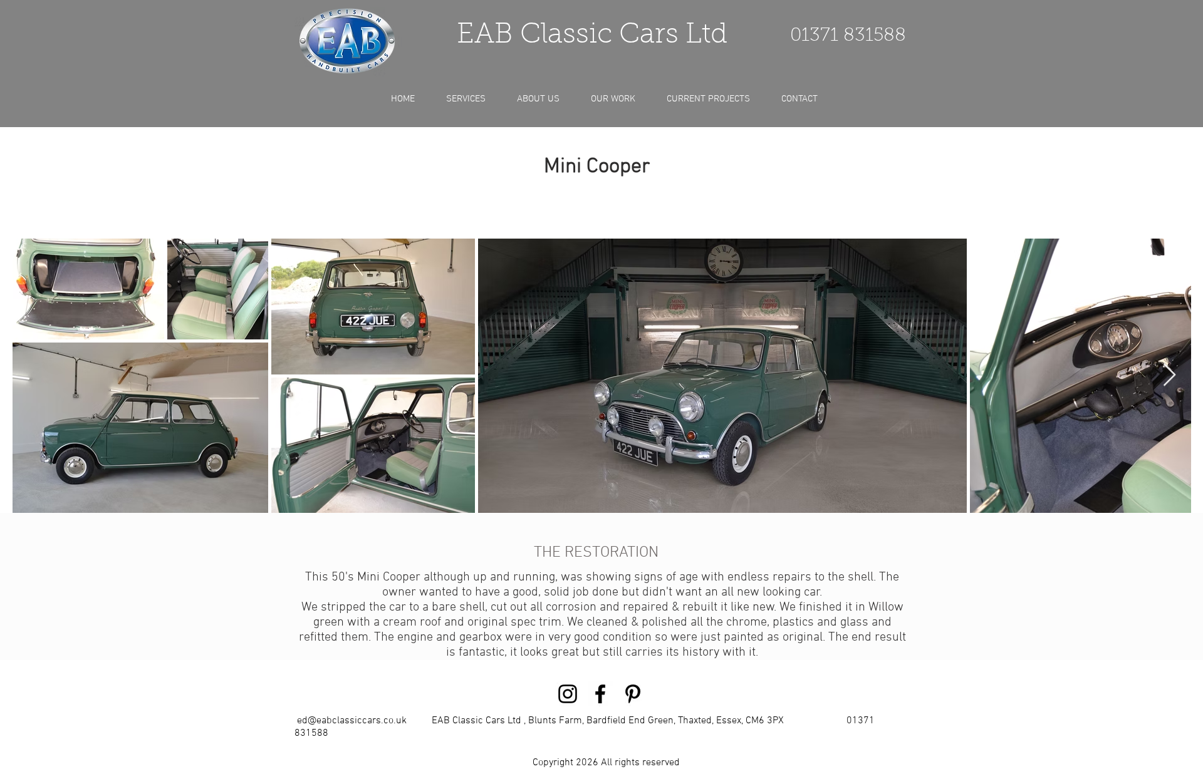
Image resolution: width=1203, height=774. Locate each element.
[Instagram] (567, 693)
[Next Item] (1169, 375)
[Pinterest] (632, 693)
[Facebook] (600, 693)
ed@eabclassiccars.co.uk (352, 721)
